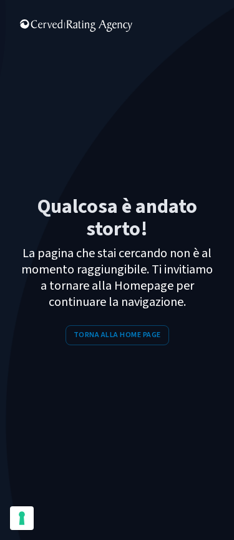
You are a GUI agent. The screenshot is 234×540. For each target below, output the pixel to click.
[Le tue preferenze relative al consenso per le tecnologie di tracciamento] (22, 518)
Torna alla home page (117, 335)
